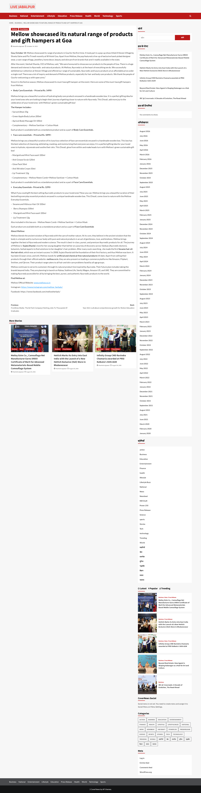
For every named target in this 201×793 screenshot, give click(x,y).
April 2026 (144, 150)
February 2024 (145, 271)
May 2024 (144, 257)
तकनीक (142, 557)
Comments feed (146, 767)
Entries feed (144, 763)
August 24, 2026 (116, 365)
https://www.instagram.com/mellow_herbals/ (42, 287)
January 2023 (145, 331)
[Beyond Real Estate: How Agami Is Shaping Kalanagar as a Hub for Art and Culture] (147, 664)
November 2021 (146, 396)
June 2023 (144, 308)
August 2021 (145, 410)
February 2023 (145, 326)
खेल (141, 552)
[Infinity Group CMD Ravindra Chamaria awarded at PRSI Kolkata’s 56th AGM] (115, 338)
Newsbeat (144, 496)
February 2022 (145, 382)
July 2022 (143, 359)
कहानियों (142, 547)
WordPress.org (146, 772)
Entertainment (37, 16)
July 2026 (143, 136)
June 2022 (144, 364)
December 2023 (146, 280)
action (142, 450)
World (97, 16)
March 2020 (144, 424)
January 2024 (145, 275)
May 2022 (144, 368)
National (24, 16)
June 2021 (144, 419)
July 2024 (143, 247)
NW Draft (143, 501)
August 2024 (145, 243)
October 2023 (145, 289)
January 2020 (145, 433)
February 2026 (145, 159)
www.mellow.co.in (42, 282)
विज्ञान (141, 570)
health (142, 473)
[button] (190, 16)
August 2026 (145, 131)
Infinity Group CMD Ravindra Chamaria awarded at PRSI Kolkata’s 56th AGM (111, 359)
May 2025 (144, 201)
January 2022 (145, 387)
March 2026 (144, 154)
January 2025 (145, 220)
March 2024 (144, 266)
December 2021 (146, 391)
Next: (108, 306)
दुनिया (141, 561)
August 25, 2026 (30, 372)
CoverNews (95, 789)
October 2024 (145, 233)
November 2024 (146, 229)
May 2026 (144, 145)
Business (13, 16)
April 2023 (144, 317)
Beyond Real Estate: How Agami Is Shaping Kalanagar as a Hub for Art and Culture (164, 89)
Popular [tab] (153, 588)
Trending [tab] (165, 588)
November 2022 (146, 340)
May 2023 (144, 312)
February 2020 (145, 429)
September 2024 (146, 238)
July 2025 (143, 192)
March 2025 (144, 210)
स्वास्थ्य (142, 580)
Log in (142, 758)
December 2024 (146, 224)
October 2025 (145, 178)
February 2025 (145, 215)
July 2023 (143, 303)
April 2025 (144, 206)
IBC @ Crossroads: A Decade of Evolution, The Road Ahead (163, 98)
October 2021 (145, 401)
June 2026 (144, 141)
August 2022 (145, 354)
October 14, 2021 (32, 46)
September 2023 (146, 294)
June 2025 (144, 196)
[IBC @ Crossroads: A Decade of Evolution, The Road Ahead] (147, 684)
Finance (143, 468)
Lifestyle (51, 16)
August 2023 (145, 299)
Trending (143, 538)
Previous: (39, 308)
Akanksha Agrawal (18, 46)
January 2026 (145, 164)
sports (142, 519)
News (21, 349)
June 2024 (144, 252)
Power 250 (144, 505)
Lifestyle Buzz (145, 482)
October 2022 (145, 345)
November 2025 (146, 173)
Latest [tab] (143, 588)
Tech (141, 529)
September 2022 (146, 350)
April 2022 (144, 373)
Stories (142, 524)
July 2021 (143, 415)
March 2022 (144, 378)
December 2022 (146, 336)
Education (62, 16)
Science (143, 515)
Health (88, 16)
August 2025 (145, 187)
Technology (108, 16)
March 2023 (144, 322)
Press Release (76, 16)
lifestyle (143, 478)
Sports (119, 16)
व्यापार (141, 575)
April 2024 (144, 261)
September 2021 (146, 405)
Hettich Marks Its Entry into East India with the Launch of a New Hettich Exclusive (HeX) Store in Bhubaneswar (70, 360)
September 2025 (146, 182)
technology (144, 533)
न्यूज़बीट (142, 566)
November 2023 (146, 285)
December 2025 (146, 168)
